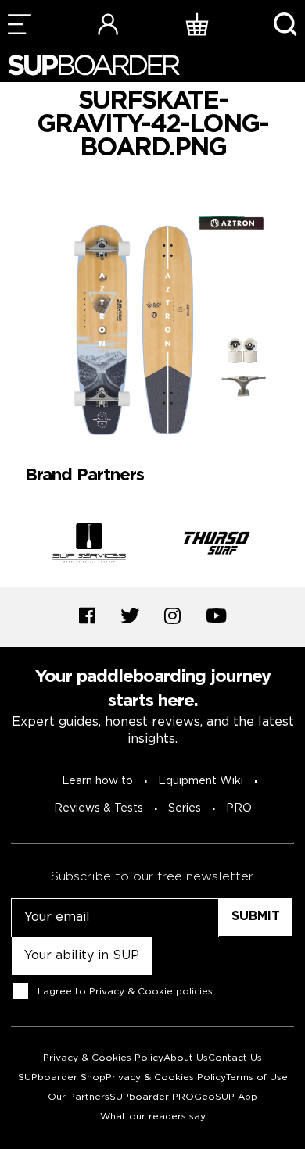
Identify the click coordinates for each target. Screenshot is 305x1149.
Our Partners (78, 1097)
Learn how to (97, 781)
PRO (239, 808)
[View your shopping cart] (197, 24)
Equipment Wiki (200, 781)
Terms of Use (257, 1077)
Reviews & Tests (98, 808)
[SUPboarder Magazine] (94, 65)
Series (184, 808)
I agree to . (126, 991)
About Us (185, 1058)
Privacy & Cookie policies (151, 991)
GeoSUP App (225, 1097)
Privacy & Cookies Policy (103, 1058)
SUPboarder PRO (151, 1097)
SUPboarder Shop (62, 1077)
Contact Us (235, 1058)
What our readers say (153, 1116)
